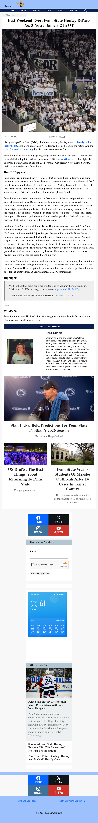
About (60, 10)
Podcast (36, 10)
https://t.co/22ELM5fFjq (67, 289)
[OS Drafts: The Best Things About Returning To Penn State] (25, 464)
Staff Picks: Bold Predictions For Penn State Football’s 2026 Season (49, 427)
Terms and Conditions (26, 801)
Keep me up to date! (40, 574)
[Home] (14, 7)
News (23, 10)
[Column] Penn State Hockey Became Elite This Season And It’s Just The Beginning (46, 747)
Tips (49, 10)
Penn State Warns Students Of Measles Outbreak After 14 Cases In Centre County (72, 479)
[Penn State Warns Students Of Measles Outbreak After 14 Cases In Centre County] (72, 464)
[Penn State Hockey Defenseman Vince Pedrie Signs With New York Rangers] (49, 699)
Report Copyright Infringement (71, 801)
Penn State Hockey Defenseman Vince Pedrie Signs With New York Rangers (47, 704)
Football (73, 10)
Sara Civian (12, 137)
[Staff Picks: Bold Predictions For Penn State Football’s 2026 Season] (49, 420)
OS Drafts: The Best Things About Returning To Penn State (25, 476)
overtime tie (67, 159)
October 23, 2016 (64, 295)
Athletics (10, 15)
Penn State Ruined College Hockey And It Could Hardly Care (49, 757)
